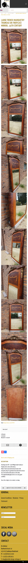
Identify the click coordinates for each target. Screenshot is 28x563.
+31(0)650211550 (8, 554)
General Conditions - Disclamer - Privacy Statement (12, 499)
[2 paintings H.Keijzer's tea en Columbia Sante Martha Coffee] (25, 487)
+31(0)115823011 (8, 557)
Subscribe (4, 521)
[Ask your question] (20, 445)
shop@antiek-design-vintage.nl (11, 559)
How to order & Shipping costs (7, 457)
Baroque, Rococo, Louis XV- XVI (8, 422)
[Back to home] (5, 4)
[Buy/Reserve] (7, 445)
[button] (26, 4)
